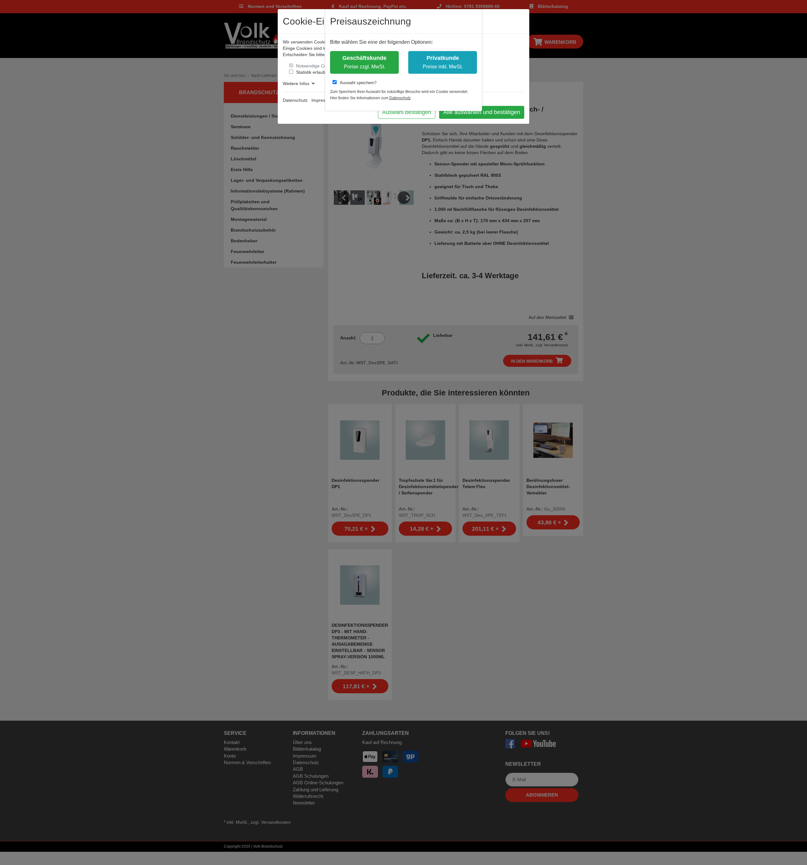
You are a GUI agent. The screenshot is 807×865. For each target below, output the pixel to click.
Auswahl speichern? (358, 82)
